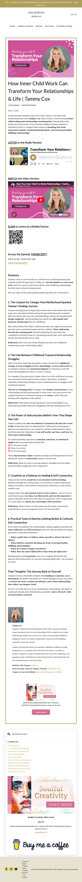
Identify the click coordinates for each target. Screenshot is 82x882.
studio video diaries (16, 771)
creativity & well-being (18, 748)
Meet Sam (49, 26)
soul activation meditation (19, 760)
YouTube (58, 672)
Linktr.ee (35, 665)
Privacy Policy (25, 867)
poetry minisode (15, 757)
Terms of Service (25, 862)
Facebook (40, 672)
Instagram (49, 672)
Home (12, 26)
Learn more (41, 712)
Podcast (39, 26)
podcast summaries (14, 105)
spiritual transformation (29, 105)
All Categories (14, 745)
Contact (24, 877)
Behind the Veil (54, 669)
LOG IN (73, 14)
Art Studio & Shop (64, 26)
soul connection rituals (18, 763)
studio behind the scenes (19, 768)
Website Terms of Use (25, 872)
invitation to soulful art (18, 751)
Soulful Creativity (25, 26)
